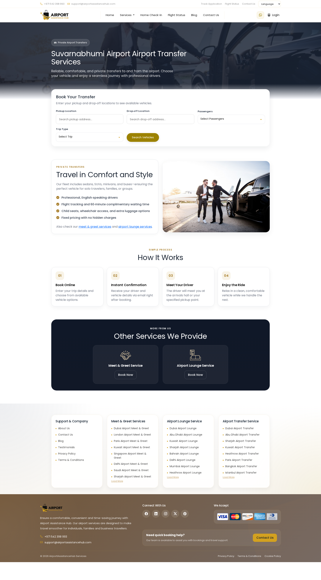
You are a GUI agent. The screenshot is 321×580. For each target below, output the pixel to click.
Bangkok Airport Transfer (241, 466)
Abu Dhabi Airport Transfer (242, 434)
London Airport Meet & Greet (132, 434)
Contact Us (248, 4)
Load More (117, 481)
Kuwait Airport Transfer (240, 447)
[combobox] (231, 119)
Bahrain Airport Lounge (184, 453)
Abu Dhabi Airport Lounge (186, 434)
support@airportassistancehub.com (93, 4)
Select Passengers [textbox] (212, 119)
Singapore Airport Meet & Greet (130, 456)
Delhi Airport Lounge (182, 460)
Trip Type (62, 129)
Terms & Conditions (71, 460)
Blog (194, 15)
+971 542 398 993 (53, 4)
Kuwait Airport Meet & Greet (132, 447)
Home (110, 15)
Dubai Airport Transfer (239, 428)
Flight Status (232, 4)
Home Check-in (151, 15)
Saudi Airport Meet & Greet (131, 470)
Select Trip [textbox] (65, 136)
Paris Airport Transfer (238, 460)
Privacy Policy (67, 453)
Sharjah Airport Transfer (240, 441)
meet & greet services (95, 226)
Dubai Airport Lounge (183, 428)
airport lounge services (135, 226)
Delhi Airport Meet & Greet (131, 464)
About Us (64, 428)
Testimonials (66, 447)
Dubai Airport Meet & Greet (131, 428)
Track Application (211, 4)
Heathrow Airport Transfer (242, 453)
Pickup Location (66, 111)
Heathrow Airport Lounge (186, 472)
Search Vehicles (143, 137)
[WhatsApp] (260, 15)
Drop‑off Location (138, 111)
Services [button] (126, 15)
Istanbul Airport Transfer (241, 472)
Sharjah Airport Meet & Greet (132, 476)
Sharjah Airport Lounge (184, 447)
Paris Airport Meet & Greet (130, 441)
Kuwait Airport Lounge (184, 441)
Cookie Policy (273, 556)
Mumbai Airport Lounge (185, 466)
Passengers (205, 111)
